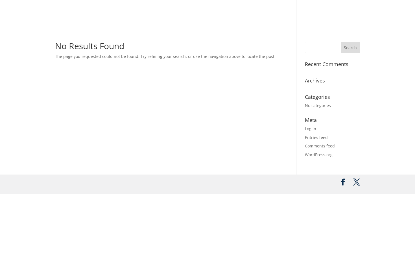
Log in (310, 128)
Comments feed (320, 146)
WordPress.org (319, 154)
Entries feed (316, 137)
